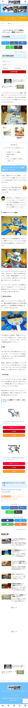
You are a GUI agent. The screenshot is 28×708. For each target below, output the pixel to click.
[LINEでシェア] (5, 518)
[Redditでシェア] (17, 514)
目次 (12, 144)
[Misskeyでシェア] (23, 509)
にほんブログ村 (5, 491)
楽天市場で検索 (14, 71)
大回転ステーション (7, 498)
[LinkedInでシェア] (17, 518)
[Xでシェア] (5, 509)
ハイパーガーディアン (7, 500)
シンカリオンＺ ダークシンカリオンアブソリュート (13, 422)
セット (14, 496)
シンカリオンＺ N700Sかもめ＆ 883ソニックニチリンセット (13, 458)
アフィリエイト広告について (20, 692)
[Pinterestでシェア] (11, 518)
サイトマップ (14, 695)
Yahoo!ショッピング (14, 427)
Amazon (14, 435)
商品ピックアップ (6, 496)
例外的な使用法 (11, 154)
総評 (8, 156)
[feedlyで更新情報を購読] (7, 524)
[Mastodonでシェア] (11, 509)
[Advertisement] (14, 618)
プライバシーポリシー (7, 691)
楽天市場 (14, 431)
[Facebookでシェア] (5, 514)
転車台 (15, 498)
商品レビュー (21, 496)
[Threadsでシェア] (11, 514)
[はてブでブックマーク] (23, 514)
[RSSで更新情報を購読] (20, 524)
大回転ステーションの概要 (13, 152)
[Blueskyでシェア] (17, 509)
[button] (18, 47)
